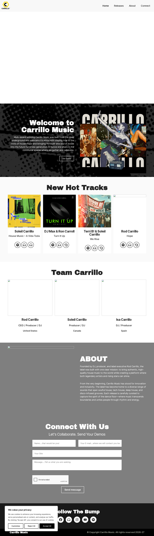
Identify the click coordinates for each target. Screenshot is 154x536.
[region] (31, 518)
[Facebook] (61, 520)
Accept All (47, 526)
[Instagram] (77, 520)
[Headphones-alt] (24, 245)
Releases (119, 5)
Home (106, 5)
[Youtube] (85, 520)
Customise (16, 526)
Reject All (31, 526)
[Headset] (136, 245)
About (132, 5)
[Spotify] (18, 245)
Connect (145, 5)
